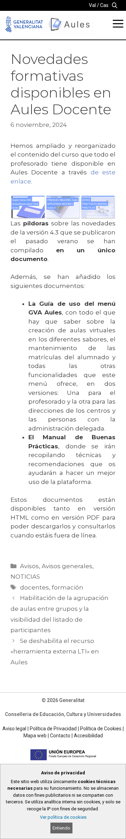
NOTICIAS (25, 576)
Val (92, 5)
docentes (34, 587)
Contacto (60, 735)
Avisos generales (67, 566)
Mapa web (35, 735)
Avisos (29, 566)
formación (67, 587)
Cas (104, 5)
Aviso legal (14, 728)
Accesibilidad (88, 735)
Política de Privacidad (53, 728)
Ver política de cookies (63, 817)
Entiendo (61, 828)
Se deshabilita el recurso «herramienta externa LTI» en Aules (54, 651)
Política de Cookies (100, 728)
